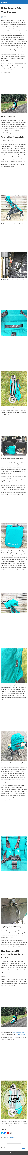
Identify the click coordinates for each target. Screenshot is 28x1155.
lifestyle (9, 1137)
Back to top (24, 1148)
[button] (2, 1133)
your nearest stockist (20, 1034)
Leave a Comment (14, 1141)
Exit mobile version (14, 1153)
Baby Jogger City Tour (18, 1032)
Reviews (13, 1137)
